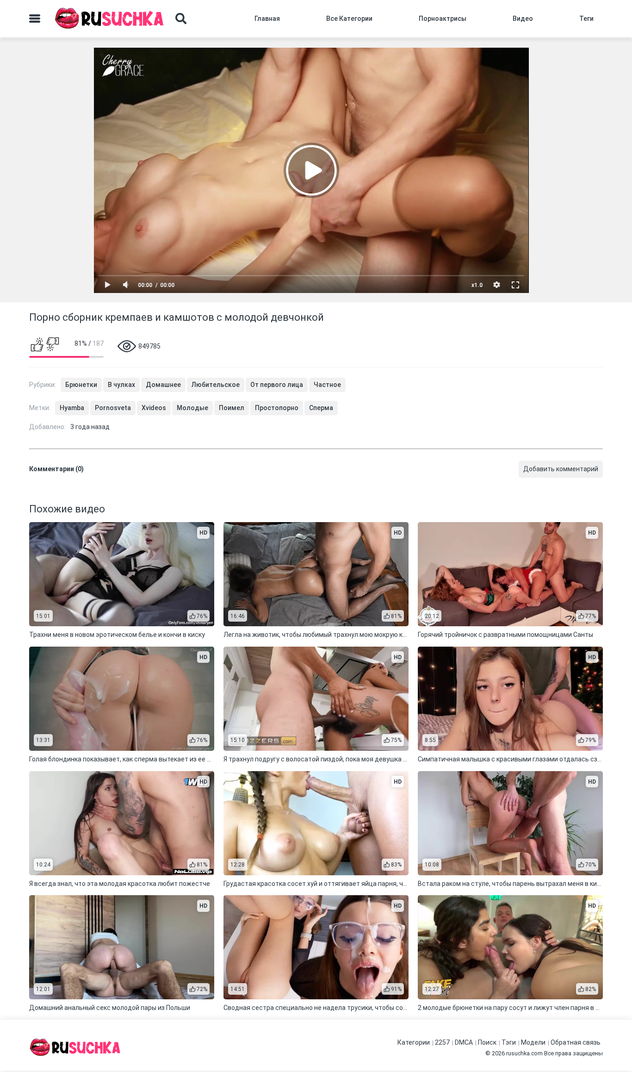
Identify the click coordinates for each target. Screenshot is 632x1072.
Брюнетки (81, 384)
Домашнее (163, 384)
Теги (586, 18)
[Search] (180, 18)
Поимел (231, 407)
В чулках (121, 384)
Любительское (216, 384)
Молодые (192, 407)
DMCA (464, 1042)
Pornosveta (113, 407)
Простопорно (276, 407)
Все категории (349, 18)
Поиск (487, 1042)
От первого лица (276, 384)
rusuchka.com (524, 1053)
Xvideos (154, 407)
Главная (267, 18)
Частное (327, 384)
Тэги (509, 1042)
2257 (442, 1042)
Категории (413, 1042)
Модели (533, 1042)
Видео (523, 18)
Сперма (321, 407)
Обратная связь (576, 1042)
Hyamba (72, 407)
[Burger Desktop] (34, 18)
